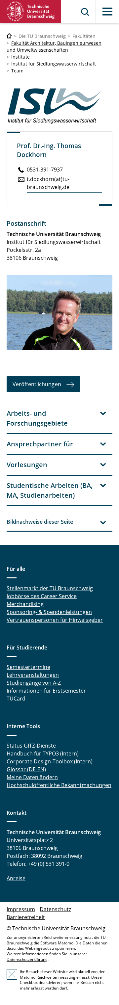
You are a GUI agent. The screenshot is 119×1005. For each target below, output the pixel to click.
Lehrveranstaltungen (33, 674)
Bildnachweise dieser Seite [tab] (40, 521)
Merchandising (25, 604)
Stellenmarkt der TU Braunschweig (50, 588)
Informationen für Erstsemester (46, 690)
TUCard (16, 698)
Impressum (21, 909)
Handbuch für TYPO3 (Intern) (43, 753)
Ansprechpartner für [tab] (40, 443)
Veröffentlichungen (37, 384)
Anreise (16, 878)
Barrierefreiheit (26, 917)
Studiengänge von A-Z (34, 682)
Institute (20, 57)
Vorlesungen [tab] (27, 464)
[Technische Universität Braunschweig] (30, 11)
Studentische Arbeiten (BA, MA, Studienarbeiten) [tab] (50, 490)
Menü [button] (107, 11)
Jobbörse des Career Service (42, 596)
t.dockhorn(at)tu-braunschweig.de (48, 183)
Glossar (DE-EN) (26, 769)
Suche (85, 12)
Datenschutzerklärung (27, 959)
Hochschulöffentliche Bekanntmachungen (59, 785)
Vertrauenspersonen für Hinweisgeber (55, 619)
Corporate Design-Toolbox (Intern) (50, 761)
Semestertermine (28, 667)
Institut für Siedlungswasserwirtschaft (53, 64)
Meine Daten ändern (32, 777)
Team (17, 70)
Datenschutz (55, 909)
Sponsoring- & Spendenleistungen (49, 612)
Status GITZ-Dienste (31, 745)
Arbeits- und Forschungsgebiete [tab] (37, 418)
